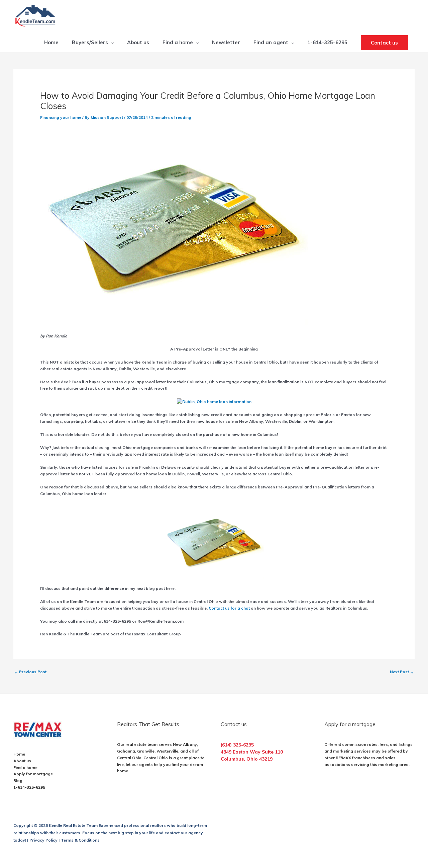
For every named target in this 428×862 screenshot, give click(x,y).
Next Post (402, 671)
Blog (17, 780)
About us (22, 760)
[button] (384, 42)
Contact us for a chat (230, 608)
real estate (135, 744)
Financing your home (60, 117)
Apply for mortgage (33, 773)
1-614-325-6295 (29, 787)
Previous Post (30, 671)
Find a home (25, 767)
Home (19, 754)
